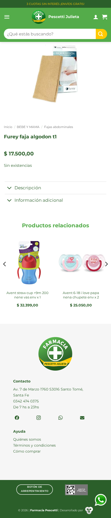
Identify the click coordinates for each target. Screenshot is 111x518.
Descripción (27, 187)
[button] (7, 17)
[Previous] (5, 274)
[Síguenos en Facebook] (17, 418)
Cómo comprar (27, 451)
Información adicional (38, 200)
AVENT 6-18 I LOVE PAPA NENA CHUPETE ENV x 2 (81, 295)
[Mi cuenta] (95, 16)
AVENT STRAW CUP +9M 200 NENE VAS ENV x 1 (27, 295)
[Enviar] (101, 34)
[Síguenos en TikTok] (60, 418)
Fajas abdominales (58, 127)
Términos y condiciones (34, 445)
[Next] (106, 274)
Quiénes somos (27, 439)
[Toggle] (9, 188)
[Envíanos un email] (82, 418)
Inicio (8, 127)
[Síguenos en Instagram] (38, 418)
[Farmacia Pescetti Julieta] (55, 17)
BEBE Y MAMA (28, 127)
